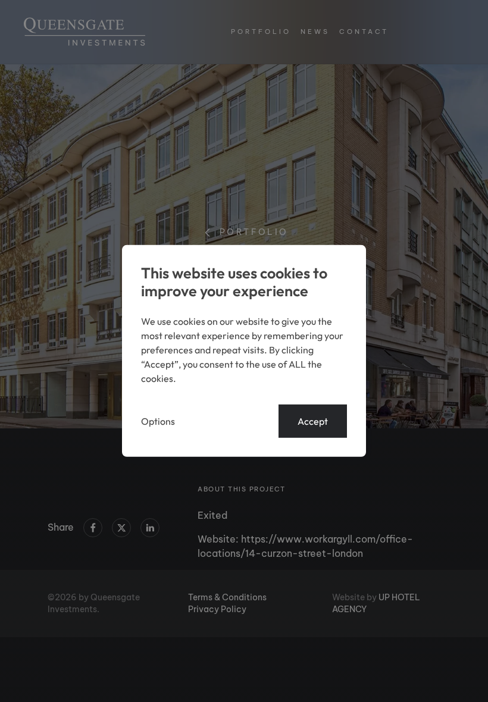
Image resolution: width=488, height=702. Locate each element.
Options (158, 421)
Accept (313, 421)
